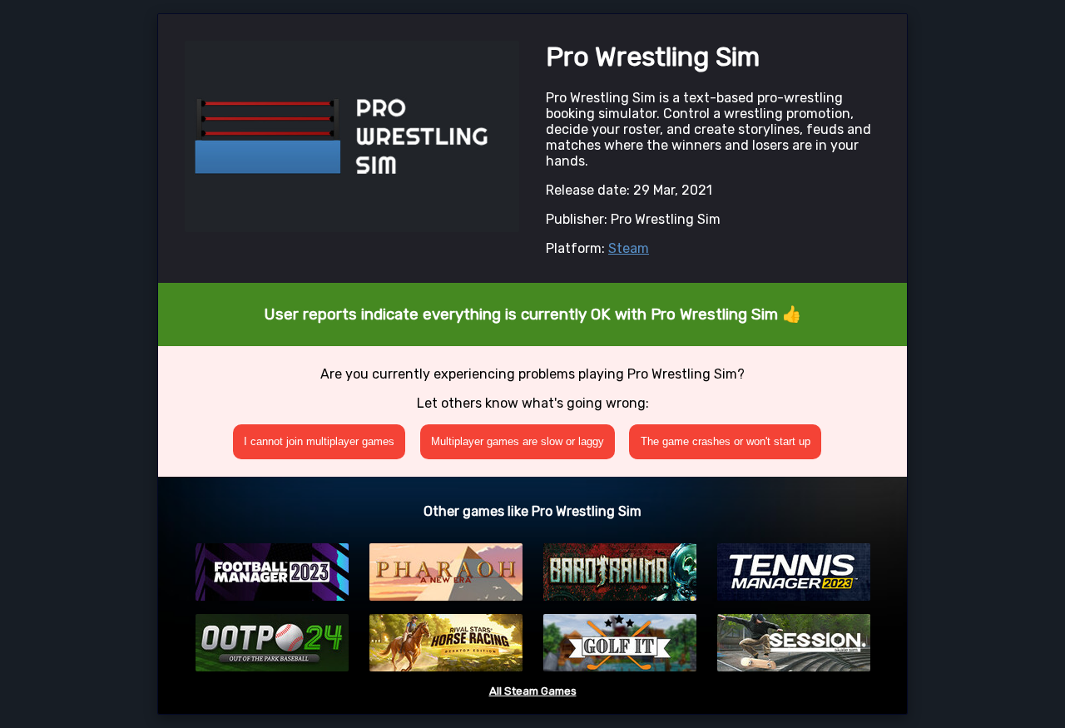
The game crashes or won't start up (725, 441)
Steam (628, 248)
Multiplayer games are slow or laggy (517, 441)
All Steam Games (533, 691)
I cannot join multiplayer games (319, 441)
